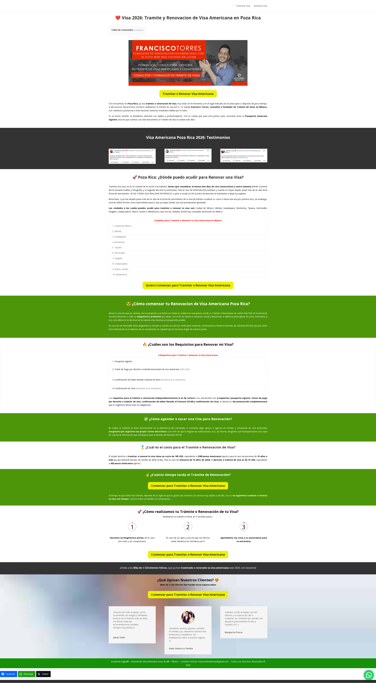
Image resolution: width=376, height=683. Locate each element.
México (175, 661)
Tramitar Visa (243, 6)
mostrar (139, 30)
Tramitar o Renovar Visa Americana (188, 94)
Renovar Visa (260, 6)
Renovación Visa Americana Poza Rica (149, 661)
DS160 (249, 325)
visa (204, 631)
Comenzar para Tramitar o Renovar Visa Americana (188, 486)
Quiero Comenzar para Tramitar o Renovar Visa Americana (188, 285)
